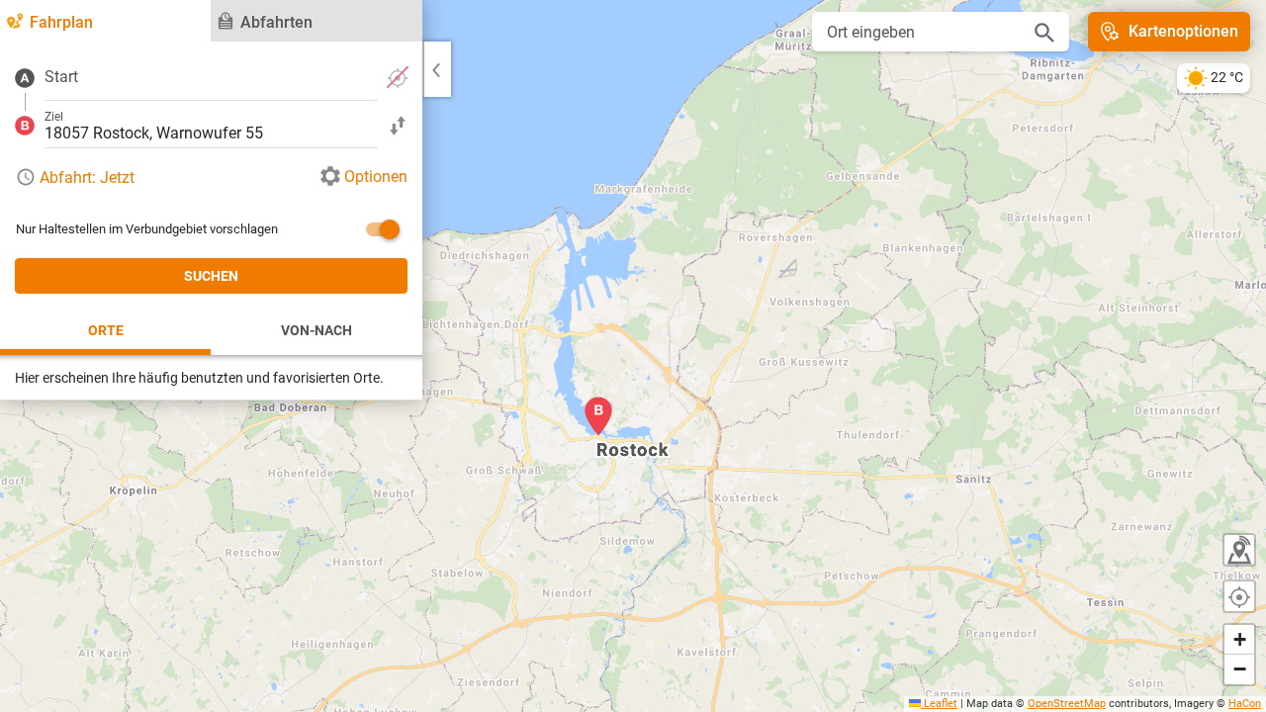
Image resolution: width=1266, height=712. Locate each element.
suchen (211, 276)
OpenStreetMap (1067, 703)
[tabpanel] (211, 221)
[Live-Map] (1239, 550)
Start (61, 76)
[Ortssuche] (1044, 31)
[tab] (105, 21)
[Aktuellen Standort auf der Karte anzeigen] (1239, 596)
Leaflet (939, 703)
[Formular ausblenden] (436, 69)
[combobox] (211, 77)
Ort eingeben (871, 32)
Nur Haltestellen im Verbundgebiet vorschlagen (147, 229)
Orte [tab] (106, 330)
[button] (598, 416)
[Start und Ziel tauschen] (397, 124)
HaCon (1244, 703)
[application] (633, 356)
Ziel (54, 117)
